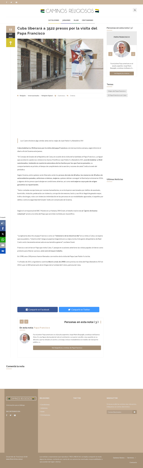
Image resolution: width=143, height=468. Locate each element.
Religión (23, 96)
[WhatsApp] (3, 239)
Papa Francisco (42, 328)
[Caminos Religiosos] (71, 10)
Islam (76, 20)
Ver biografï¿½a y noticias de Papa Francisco (67, 348)
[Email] (3, 245)
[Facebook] (7, 2)
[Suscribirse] (134, 412)
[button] (22, 64)
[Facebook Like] (3, 223)
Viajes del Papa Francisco (117, 91)
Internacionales (33, 96)
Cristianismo (87, 20)
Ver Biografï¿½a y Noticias (121, 73)
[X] (3, 234)
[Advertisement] (60, 119)
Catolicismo (53, 20)
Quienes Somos (119, 458)
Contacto (133, 462)
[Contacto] (16, 2)
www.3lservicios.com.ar (14, 459)
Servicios (130, 458)
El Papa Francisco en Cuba (117, 95)
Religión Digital (47, 96)
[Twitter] (12, 2)
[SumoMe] (3, 251)
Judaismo (66, 20)
